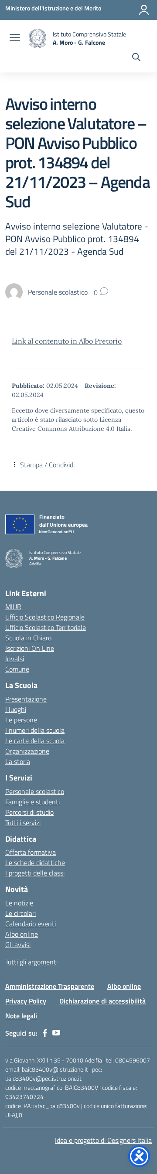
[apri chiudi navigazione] (15, 38)
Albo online (21, 934)
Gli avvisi (18, 944)
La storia (17, 761)
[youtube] (56, 1033)
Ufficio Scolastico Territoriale (45, 627)
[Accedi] (144, 10)
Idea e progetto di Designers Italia (103, 1140)
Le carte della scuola (35, 740)
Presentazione (26, 699)
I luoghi (15, 709)
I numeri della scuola (35, 730)
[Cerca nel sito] (136, 58)
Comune (17, 669)
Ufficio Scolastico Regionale (45, 617)
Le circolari (20, 913)
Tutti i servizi (23, 822)
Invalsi (14, 658)
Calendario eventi (30, 923)
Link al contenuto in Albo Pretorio (67, 341)
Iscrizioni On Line (29, 648)
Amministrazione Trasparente (49, 986)
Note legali (21, 1015)
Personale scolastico (34, 791)
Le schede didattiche (35, 862)
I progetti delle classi (35, 873)
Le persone (21, 720)
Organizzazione (27, 751)
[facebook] (45, 1033)
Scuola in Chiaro (28, 638)
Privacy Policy (25, 1001)
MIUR (13, 606)
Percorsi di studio (29, 812)
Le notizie (19, 903)
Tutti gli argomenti (31, 962)
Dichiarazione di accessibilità (102, 1001)
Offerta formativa (30, 852)
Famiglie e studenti (32, 802)
